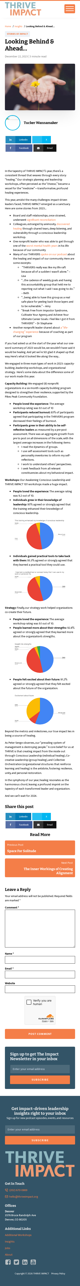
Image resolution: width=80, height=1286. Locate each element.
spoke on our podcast (54, 254)
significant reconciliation (41, 219)
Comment (12, 907)
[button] (40, 1079)
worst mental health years (42, 245)
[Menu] (69, 8)
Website (10, 983)
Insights (10, 1241)
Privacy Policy (58, 1274)
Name (9, 953)
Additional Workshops (18, 1235)
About (9, 1255)
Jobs (7, 1248)
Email (9, 968)
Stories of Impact (17, 34)
